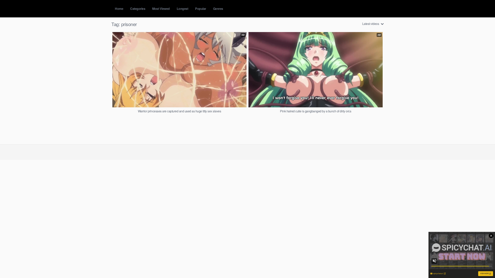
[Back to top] (484, 265)
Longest (182, 8)
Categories (137, 8)
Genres (218, 8)
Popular (200, 8)
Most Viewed (161, 8)
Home (119, 8)
